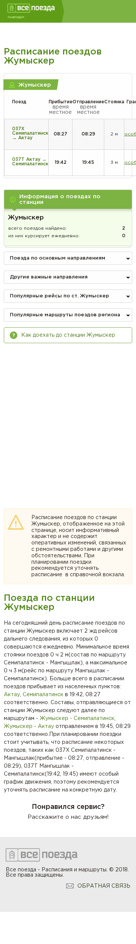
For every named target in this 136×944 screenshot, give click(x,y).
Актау (12, 694)
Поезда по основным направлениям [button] (57, 258)
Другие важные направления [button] (49, 277)
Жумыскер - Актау (29, 726)
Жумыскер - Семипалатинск (77, 718)
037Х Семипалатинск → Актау (30, 133)
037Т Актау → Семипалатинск (30, 161)
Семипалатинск (43, 694)
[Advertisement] (68, 419)
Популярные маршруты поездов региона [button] (65, 315)
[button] (68, 199)
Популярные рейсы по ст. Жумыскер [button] (59, 296)
